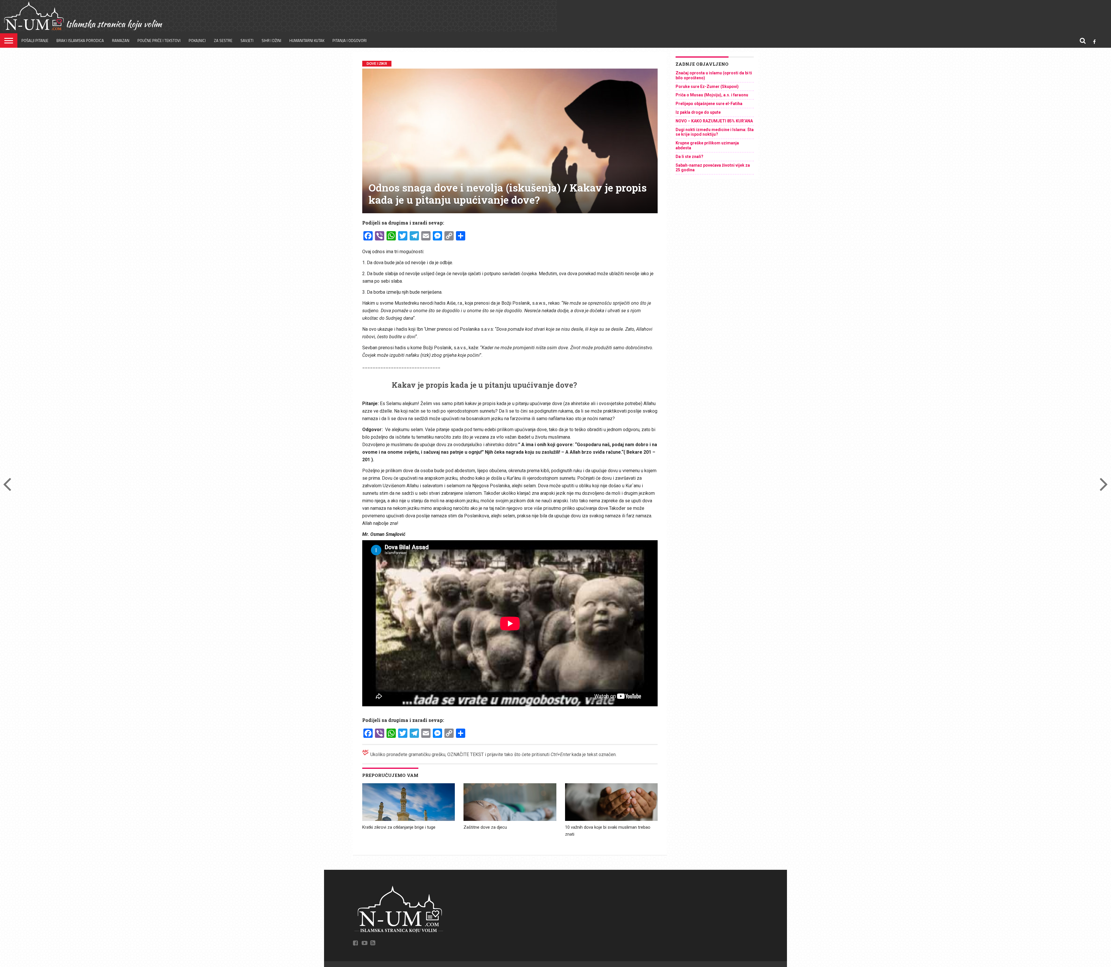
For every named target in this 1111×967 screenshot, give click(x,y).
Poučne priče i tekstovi (159, 40)
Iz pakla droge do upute (698, 112)
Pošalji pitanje (34, 40)
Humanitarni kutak (306, 40)
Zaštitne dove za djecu (485, 827)
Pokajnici (197, 40)
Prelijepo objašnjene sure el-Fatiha (709, 103)
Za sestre (223, 40)
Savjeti (246, 40)
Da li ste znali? (689, 156)
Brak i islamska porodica (80, 40)
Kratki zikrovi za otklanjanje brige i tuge (398, 827)
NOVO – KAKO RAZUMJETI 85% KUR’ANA (714, 121)
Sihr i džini (271, 40)
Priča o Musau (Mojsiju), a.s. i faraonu (712, 95)
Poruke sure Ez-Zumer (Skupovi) (707, 86)
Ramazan (120, 40)
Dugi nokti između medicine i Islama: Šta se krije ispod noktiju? (715, 132)
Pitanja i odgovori (349, 40)
